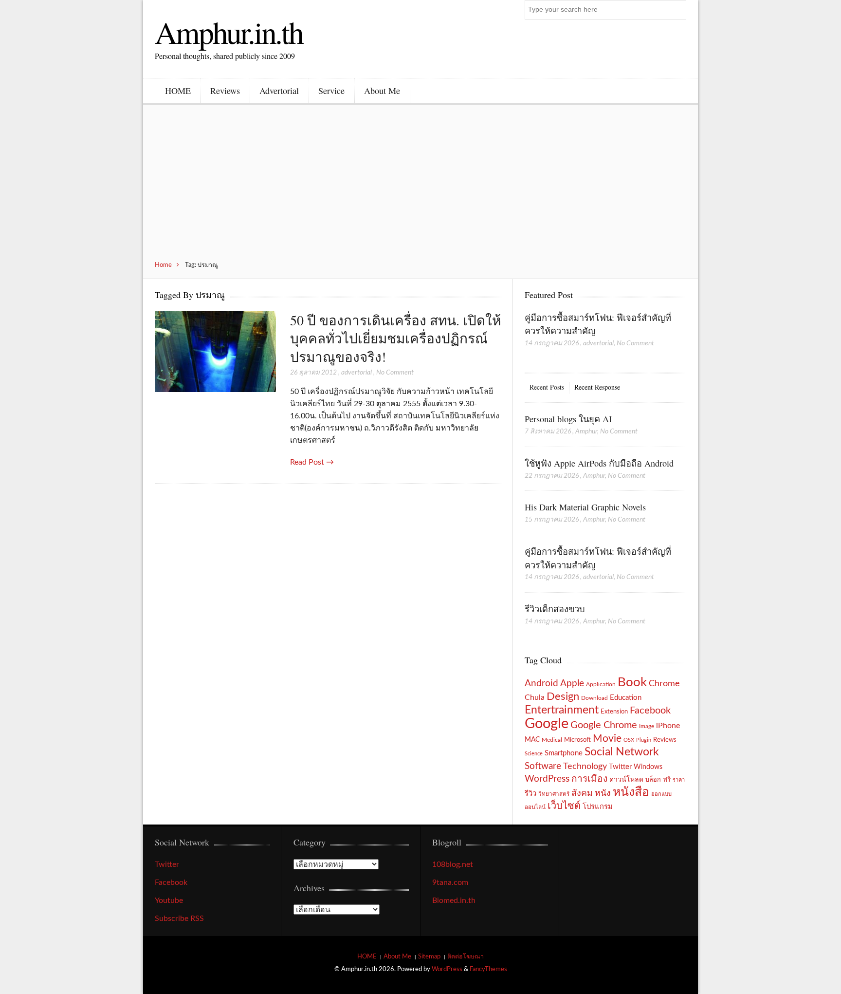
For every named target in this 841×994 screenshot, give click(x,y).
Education (625, 697)
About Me (382, 90)
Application (601, 684)
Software (543, 766)
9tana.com (450, 882)
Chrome (664, 683)
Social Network (622, 752)
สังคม (582, 793)
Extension (614, 711)
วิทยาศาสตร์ (553, 794)
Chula (535, 697)
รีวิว (530, 793)
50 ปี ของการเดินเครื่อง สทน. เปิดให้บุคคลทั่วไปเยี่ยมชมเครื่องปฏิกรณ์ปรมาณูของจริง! (395, 338)
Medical (552, 740)
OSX (628, 740)
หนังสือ (631, 792)
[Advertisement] (420, 188)
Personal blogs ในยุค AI (568, 419)
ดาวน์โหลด (626, 779)
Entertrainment (562, 710)
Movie (607, 738)
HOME (178, 90)
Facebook (650, 710)
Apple (572, 683)
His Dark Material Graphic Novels (585, 507)
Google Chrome (603, 725)
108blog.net (452, 864)
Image (646, 726)
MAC (532, 739)
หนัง (603, 793)
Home (163, 265)
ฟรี (667, 779)
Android (541, 683)
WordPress (547, 779)
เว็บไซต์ (564, 806)
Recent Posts (547, 387)
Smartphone (564, 753)
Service (331, 90)
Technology (585, 766)
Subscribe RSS (179, 918)
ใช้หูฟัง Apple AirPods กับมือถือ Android (599, 463)
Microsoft (577, 740)
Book (632, 682)
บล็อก (653, 780)
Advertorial (279, 90)
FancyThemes (488, 969)
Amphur (586, 431)
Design (563, 696)
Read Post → (312, 462)
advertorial (356, 372)
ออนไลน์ (535, 807)
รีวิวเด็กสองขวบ (555, 609)
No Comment (395, 372)
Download (594, 698)
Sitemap (429, 956)
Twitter (620, 766)
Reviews (225, 90)
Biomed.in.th (453, 900)
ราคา (679, 780)
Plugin (643, 740)
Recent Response (597, 387)
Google (546, 723)
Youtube (169, 900)
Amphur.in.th (229, 32)
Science (534, 753)
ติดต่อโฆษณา (465, 956)
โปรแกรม (598, 806)
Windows (648, 766)
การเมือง (589, 779)
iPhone (668, 726)
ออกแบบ (661, 794)
